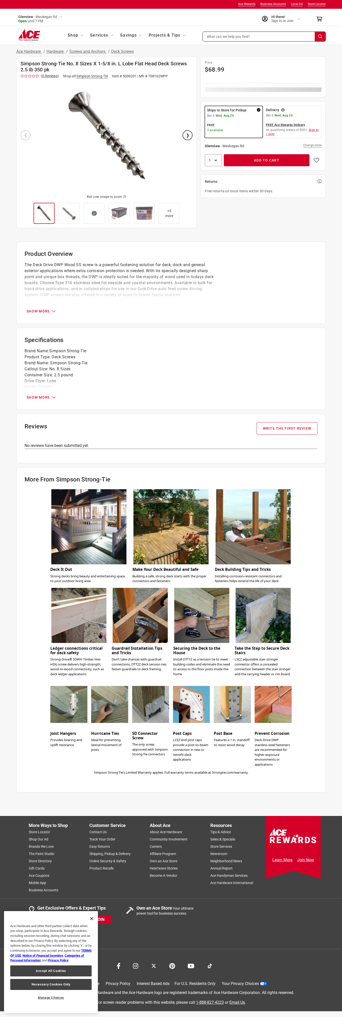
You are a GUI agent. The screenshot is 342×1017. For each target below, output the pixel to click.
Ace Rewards (246, 4)
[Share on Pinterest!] (172, 965)
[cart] (321, 19)
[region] (51, 962)
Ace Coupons (39, 876)
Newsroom (218, 854)
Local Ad (297, 4)
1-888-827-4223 (210, 1002)
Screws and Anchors (87, 51)
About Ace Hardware (166, 832)
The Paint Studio (41, 854)
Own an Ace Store (163, 861)
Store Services (221, 846)
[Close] (91, 918)
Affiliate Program (163, 854)
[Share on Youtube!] (191, 965)
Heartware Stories (164, 868)
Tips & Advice (220, 832)
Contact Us (98, 832)
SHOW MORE (38, 311)
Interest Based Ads (153, 983)
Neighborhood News (226, 861)
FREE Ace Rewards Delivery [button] (285, 125)
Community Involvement (169, 839)
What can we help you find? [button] (228, 36)
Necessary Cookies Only (51, 984)
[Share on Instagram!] (135, 965)
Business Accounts (273, 4)
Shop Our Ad (38, 839)
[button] (264, 37)
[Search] (320, 37)
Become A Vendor (163, 876)
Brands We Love (41, 846)
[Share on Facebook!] (118, 965)
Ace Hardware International (231, 883)
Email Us (237, 1002)
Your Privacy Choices (240, 983)
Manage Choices (51, 997)
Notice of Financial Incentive (43, 955)
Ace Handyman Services (229, 876)
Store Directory (40, 861)
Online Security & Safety (107, 861)
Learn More (282, 860)
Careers (156, 846)
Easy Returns (99, 846)
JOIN (99, 919)
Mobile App (37, 883)
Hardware (56, 51)
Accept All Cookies (51, 971)
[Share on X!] (154, 965)
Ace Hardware (29, 51)
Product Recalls (101, 868)
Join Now (305, 860)
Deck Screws (122, 51)
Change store (312, 145)
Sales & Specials (222, 839)
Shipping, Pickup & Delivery (110, 854)
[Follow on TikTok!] (210, 965)
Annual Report (221, 868)
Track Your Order (102, 839)
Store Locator (317, 4)
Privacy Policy (118, 983)
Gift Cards (37, 868)
